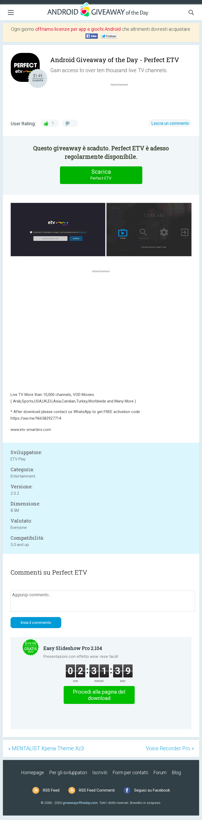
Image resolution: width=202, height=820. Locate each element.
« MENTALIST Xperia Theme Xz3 (46, 748)
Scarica (101, 174)
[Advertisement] (122, 100)
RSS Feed (51, 790)
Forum (159, 772)
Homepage (32, 772)
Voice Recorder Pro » (170, 748)
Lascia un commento (170, 123)
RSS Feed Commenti (97, 790)
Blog (176, 772)
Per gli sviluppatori (68, 772)
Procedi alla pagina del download (99, 695)
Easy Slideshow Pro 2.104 (72, 648)
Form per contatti (130, 772)
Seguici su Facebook (152, 790)
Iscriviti (99, 772)
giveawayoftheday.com (80, 803)
